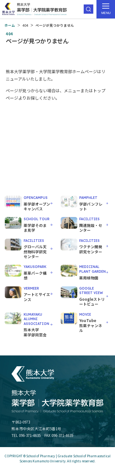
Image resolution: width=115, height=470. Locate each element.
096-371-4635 (30, 435)
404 (25, 25)
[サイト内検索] (88, 9)
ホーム (9, 25)
